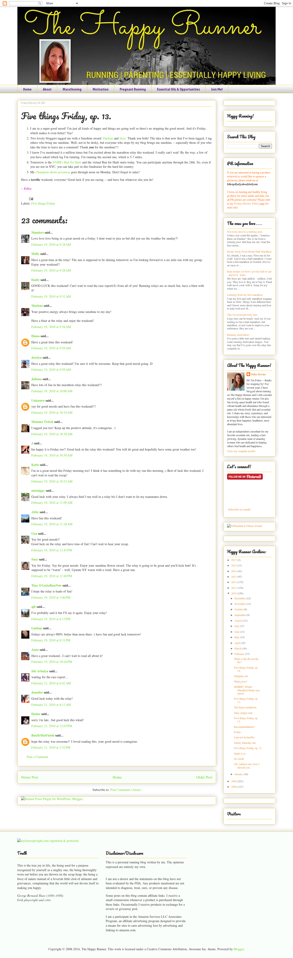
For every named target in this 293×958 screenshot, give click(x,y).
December (240, 598)
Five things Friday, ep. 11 (248, 748)
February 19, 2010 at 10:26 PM (51, 661)
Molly (35, 253)
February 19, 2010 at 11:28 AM (51, 524)
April (237, 643)
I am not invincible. (244, 737)
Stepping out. (241, 676)
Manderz (37, 232)
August (238, 620)
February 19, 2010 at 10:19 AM (51, 412)
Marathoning (72, 89)
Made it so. (240, 753)
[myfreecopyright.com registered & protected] (48, 840)
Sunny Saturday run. (245, 743)
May (237, 637)
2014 (234, 571)
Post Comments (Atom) (125, 789)
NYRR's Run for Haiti (67, 162)
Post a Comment (37, 757)
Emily (35, 279)
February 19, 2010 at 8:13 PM (50, 619)
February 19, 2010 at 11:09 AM (51, 502)
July (237, 626)
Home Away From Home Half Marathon (249, 251)
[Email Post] (30, 198)
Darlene (108, 138)
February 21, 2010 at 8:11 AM (51, 704)
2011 (234, 588)
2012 (234, 582)
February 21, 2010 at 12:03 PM (51, 726)
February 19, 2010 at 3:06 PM (50, 597)
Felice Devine (258, 374)
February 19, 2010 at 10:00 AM (51, 391)
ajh (33, 606)
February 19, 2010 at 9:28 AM (51, 244)
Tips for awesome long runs (242, 314)
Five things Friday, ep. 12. (246, 719)
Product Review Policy (247, 203)
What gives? (240, 681)
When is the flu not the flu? (246, 660)
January (239, 774)
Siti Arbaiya (39, 671)
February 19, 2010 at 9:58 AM (51, 327)
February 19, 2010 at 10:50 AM (51, 455)
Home (27, 89)
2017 (234, 560)
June (237, 631)
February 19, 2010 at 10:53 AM (51, 481)
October (239, 609)
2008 (234, 786)
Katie (35, 464)
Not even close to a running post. (245, 231)
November (240, 604)
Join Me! (217, 89)
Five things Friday (43, 203)
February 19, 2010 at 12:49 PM (51, 576)
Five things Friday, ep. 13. (66, 116)
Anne (35, 649)
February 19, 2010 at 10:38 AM (51, 434)
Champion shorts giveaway (52, 172)
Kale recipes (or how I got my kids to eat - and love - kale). (249, 273)
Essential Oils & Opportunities (178, 89)
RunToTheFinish (42, 735)
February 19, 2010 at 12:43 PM (51, 550)
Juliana (36, 378)
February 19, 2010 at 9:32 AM (51, 296)
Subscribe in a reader (239, 509)
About (47, 89)
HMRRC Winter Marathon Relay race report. (247, 690)
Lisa (34, 533)
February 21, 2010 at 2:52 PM (50, 747)
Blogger (239, 949)
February (239, 654)
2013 (234, 576)
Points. (237, 732)
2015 (234, 565)
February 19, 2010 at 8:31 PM (50, 640)
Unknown (38, 400)
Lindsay (36, 628)
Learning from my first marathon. (245, 294)
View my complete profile (241, 451)
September (240, 615)
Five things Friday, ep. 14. (246, 669)
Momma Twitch (42, 421)
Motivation (101, 89)
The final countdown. (245, 707)
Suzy (122, 138)
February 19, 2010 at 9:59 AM (51, 348)
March (238, 648)
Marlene (37, 305)
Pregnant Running (133, 89)
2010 (234, 593)
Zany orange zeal (243, 713)
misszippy (38, 490)
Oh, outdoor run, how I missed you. (246, 765)
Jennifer (37, 692)
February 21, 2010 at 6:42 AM (51, 683)
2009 (234, 781)
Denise (35, 713)
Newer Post (29, 777)
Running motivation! (238, 334)
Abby (35, 512)
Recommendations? (244, 727)
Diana (35, 336)
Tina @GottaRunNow (46, 585)
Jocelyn (36, 357)
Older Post (204, 777)
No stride (239, 759)
